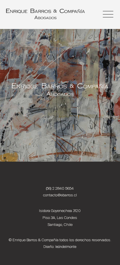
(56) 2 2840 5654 (60, 188)
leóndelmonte (65, 246)
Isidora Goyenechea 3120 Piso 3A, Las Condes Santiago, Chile (60, 217)
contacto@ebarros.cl (60, 195)
